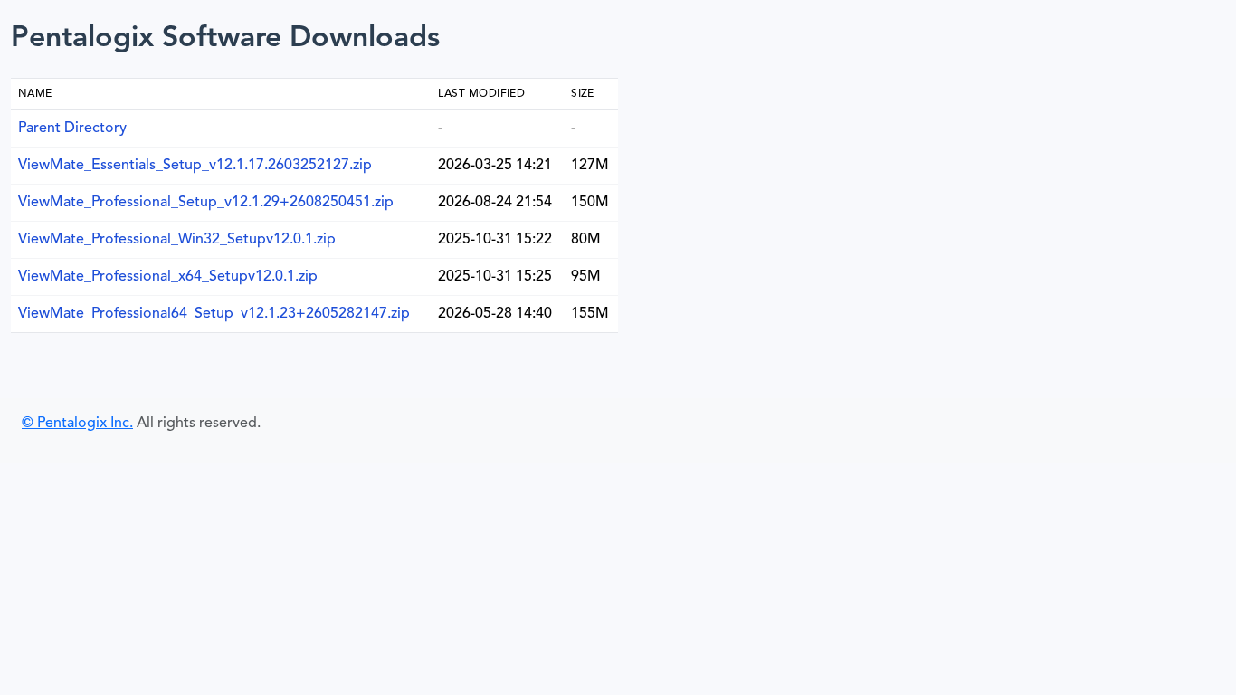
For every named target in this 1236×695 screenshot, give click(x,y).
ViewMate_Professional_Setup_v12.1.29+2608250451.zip (206, 202)
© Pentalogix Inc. (77, 423)
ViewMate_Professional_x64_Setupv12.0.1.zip (168, 277)
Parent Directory (72, 128)
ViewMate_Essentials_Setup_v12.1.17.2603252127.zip (195, 165)
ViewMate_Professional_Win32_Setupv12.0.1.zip (177, 240)
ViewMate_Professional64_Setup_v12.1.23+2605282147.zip (214, 314)
